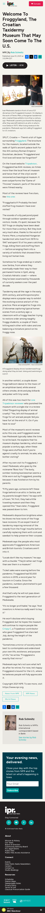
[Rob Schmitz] (10, 722)
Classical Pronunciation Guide (17, 889)
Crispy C (6, 628)
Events (7, 862)
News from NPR (12, 693)
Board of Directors (12, 844)
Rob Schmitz (17, 52)
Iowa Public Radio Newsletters (17, 864)
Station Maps (10, 881)
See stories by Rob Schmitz (27, 738)
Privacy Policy (10, 885)
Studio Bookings (11, 870)
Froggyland (20, 140)
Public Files (9, 850)
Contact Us (9, 868)
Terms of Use (10, 887)
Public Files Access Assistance (17, 852)
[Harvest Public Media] (25, 901)
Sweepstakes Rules (13, 883)
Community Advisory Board (16, 846)
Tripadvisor (31, 163)
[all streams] (41, 910)
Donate (37, 4)
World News (10, 699)
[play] (3, 910)
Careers (8, 866)
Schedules (9, 879)
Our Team (9, 842)
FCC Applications (12, 848)
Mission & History (12, 840)
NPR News (30, 693)
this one (10, 196)
